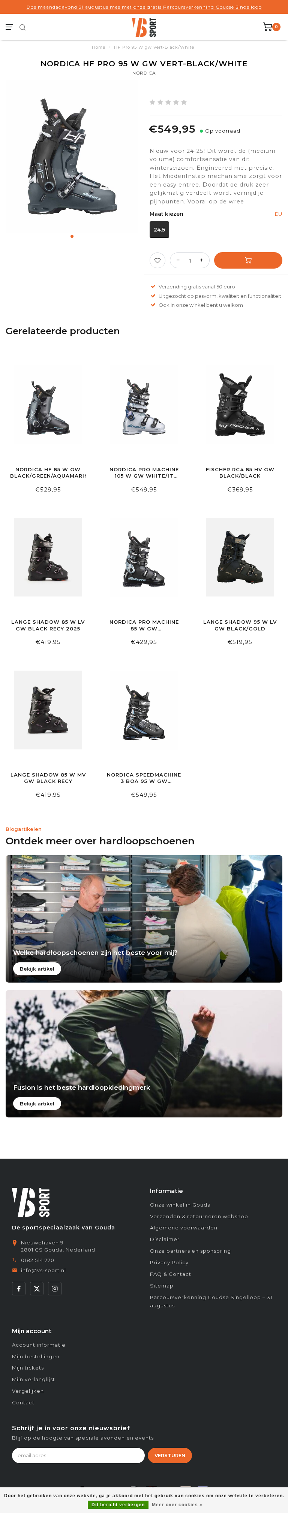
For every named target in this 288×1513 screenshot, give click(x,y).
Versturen (169, 1455)
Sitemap (162, 1286)
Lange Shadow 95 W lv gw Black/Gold (240, 625)
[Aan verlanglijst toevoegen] (157, 260)
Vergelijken (28, 1391)
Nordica (144, 73)
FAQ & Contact (170, 1274)
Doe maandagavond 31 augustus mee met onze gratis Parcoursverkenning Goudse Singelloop (144, 7)
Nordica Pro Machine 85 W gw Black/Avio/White (144, 625)
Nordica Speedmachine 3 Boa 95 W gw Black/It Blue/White (144, 778)
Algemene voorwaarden (184, 1228)
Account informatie (39, 1345)
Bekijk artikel (37, 969)
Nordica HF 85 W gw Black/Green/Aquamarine (48, 472)
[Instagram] (55, 1288)
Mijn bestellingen (36, 1356)
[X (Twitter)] (37, 1288)
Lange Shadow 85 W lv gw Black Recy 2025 (48, 625)
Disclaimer (165, 1239)
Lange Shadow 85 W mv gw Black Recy (48, 778)
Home (98, 47)
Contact (23, 1402)
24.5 (159, 229)
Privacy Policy (169, 1262)
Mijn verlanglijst (33, 1379)
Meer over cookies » (177, 1504)
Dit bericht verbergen (118, 1504)
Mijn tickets (28, 1368)
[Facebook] (19, 1288)
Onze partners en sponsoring (190, 1251)
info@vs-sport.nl (43, 1270)
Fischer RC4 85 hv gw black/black (240, 472)
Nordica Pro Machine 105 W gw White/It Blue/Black (144, 472)
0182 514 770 (37, 1260)
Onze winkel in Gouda (180, 1205)
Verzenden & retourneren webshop (199, 1216)
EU (278, 214)
